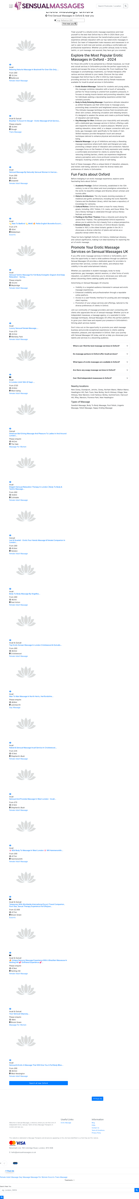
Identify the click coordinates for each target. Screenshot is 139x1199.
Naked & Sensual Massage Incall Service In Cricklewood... (33, 748)
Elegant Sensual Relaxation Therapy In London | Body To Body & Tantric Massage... (35, 488)
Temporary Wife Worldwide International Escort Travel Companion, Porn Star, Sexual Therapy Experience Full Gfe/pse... (37, 905)
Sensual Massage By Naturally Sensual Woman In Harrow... (33, 172)
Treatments (69, 1180)
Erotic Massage (66, 1123)
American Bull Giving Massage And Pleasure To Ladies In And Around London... (37, 434)
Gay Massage (14, 707)
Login (15, 1163)
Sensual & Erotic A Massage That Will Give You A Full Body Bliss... (36, 1065)
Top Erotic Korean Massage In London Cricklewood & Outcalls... (35, 645)
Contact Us (95, 1128)
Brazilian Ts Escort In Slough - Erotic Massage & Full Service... (34, 121)
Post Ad (98, 1099)
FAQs (93, 1125)
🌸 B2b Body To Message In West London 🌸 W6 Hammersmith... (36, 850)
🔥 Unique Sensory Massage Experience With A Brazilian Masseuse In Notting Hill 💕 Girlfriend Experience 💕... (38, 961)
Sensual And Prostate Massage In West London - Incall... (32, 799)
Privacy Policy (96, 1133)
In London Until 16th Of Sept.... (22, 382)
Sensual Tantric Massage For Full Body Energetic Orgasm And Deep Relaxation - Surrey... (37, 276)
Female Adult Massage (18, 81)
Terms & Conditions (98, 1130)
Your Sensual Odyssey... (19, 1014)
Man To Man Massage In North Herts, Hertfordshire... (31, 696)
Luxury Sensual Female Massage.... (23, 328)
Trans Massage (15, 132)
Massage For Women (17, 447)
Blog (93, 1123)
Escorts (12, 235)
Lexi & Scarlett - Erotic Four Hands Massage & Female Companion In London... (37, 541)
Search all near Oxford (38, 1083)
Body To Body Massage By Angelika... (24, 594)
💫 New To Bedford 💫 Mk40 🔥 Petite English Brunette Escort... (35, 223)
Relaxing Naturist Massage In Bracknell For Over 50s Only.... (34, 69)
